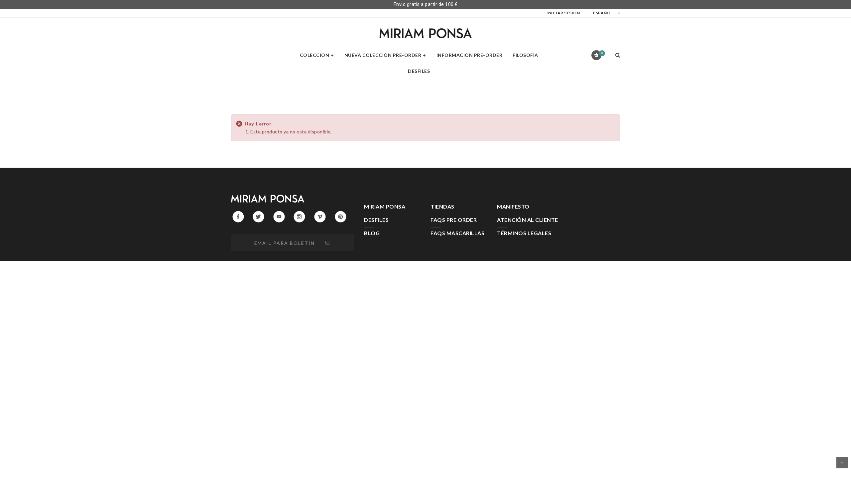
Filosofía (525, 55)
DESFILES (376, 220)
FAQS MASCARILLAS (457, 233)
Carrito (602, 53)
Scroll (842, 462)
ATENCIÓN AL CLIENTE (527, 220)
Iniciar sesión (563, 12)
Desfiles (419, 71)
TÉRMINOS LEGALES (524, 233)
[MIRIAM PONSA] (425, 33)
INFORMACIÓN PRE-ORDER (469, 55)
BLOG (372, 233)
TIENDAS (442, 206)
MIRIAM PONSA (384, 206)
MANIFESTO (513, 206)
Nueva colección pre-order (383, 55)
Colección (314, 55)
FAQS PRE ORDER (453, 220)
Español (603, 12)
